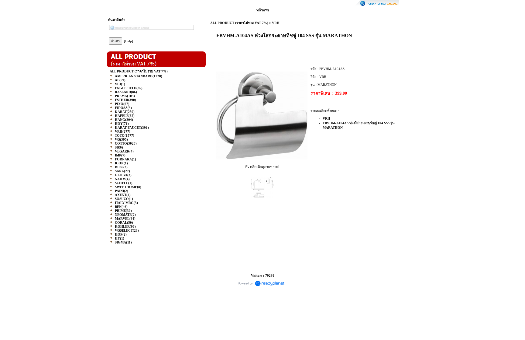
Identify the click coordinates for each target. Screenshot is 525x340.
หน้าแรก (262, 10)
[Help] (128, 41)
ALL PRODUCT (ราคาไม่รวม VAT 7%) (239, 23)
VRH (276, 23)
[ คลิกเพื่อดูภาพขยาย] (262, 167)
